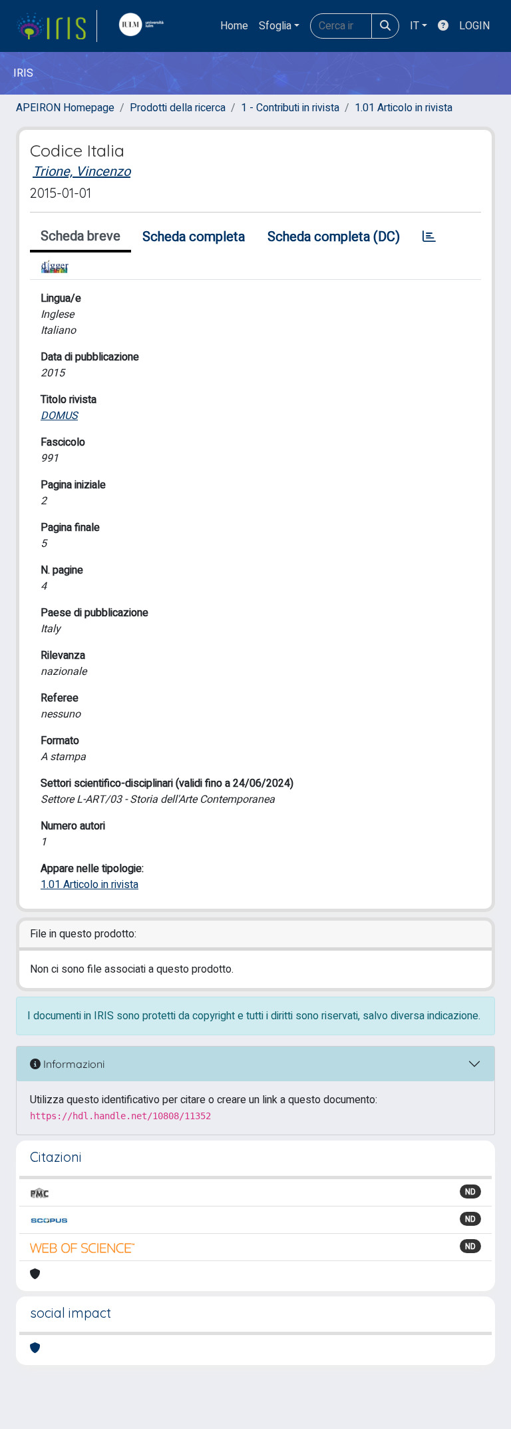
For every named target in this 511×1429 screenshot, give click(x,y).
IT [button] (414, 26)
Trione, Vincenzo (81, 171)
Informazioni (72, 1064)
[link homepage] (56, 26)
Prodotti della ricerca (178, 108)
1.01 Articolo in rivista (403, 108)
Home (234, 26)
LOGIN (474, 26)
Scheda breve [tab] (80, 236)
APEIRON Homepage (65, 108)
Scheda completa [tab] (193, 236)
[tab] (429, 237)
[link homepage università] (144, 26)
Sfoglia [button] (275, 26)
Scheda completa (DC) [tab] (333, 236)
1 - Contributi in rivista (290, 108)
